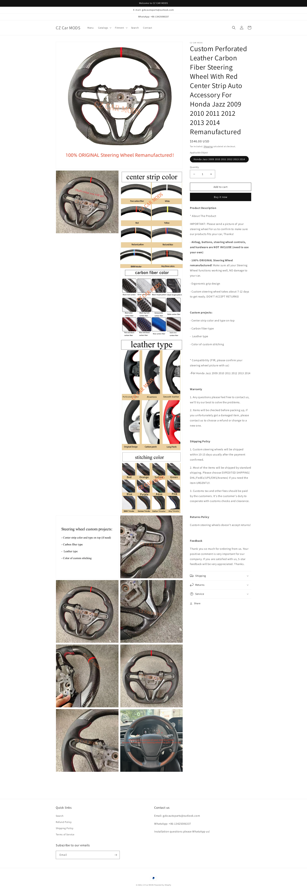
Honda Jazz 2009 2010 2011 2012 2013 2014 (219, 159)
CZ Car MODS (148, 885)
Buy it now (220, 197)
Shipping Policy (64, 828)
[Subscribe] (116, 855)
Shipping (208, 146)
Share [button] (197, 603)
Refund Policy (64, 822)
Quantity (194, 167)
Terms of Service (65, 834)
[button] (104, 27)
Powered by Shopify (162, 885)
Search (60, 815)
